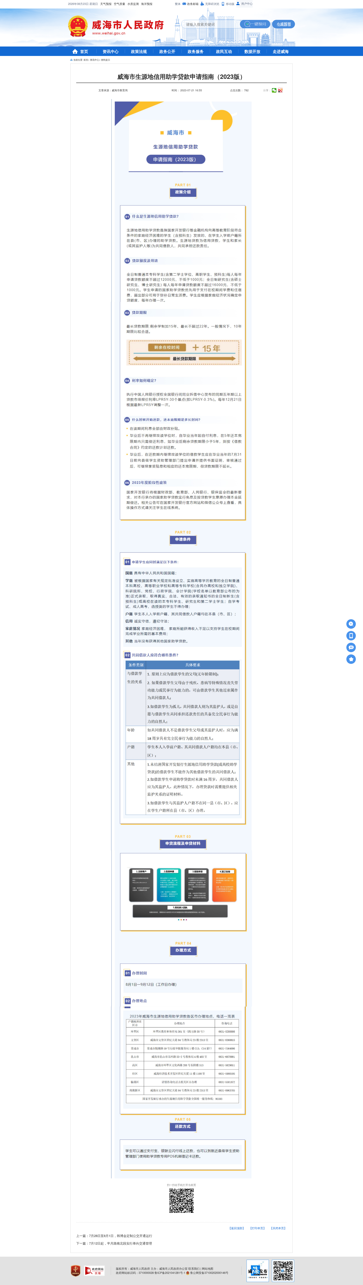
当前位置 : (78, 59)
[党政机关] (76, 1270)
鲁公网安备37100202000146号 (208, 1273)
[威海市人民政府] (119, 27)
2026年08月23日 (78, 4)
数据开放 (252, 51)
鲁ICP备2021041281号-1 (169, 1273)
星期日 (93, 4)
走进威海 (281, 51)
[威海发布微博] (258, 1271)
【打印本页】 (257, 1228)
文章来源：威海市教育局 (113, 90)
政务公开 (167, 51)
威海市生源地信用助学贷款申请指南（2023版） (181, 77)
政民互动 (224, 51)
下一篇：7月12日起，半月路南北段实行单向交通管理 (114, 1243)
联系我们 (194, 1268)
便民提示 (105, 59)
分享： (267, 90)
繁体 (178, 4)
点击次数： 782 (239, 90)
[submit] (255, 24)
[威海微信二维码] (283, 1271)
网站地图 (207, 1268)
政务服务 (196, 51)
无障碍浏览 (212, 4)
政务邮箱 (193, 4)
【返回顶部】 (236, 1228)
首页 (84, 51)
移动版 (230, 4)
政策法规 (139, 51)
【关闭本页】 (278, 1228)
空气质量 (119, 4)
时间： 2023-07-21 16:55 (187, 90)
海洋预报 (146, 4)
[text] (210, 24)
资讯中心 (111, 51)
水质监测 (133, 4)
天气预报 (106, 4)
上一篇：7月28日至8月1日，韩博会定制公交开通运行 (114, 1235)
